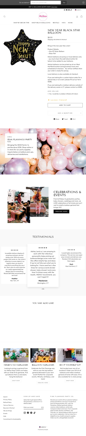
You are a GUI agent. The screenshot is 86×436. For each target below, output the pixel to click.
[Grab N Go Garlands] (16, 355)
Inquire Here (61, 211)
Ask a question (65, 113)
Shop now (70, 380)
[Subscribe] (42, 407)
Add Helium (53, 91)
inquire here (43, 382)
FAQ (4, 416)
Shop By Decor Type (21, 22)
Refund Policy (7, 402)
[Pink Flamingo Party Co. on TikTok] (35, 413)
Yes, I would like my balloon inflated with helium (63, 94)
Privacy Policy (7, 399)
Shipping (50, 39)
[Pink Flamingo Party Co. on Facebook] (28, 413)
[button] (83, 2)
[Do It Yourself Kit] (70, 355)
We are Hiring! (7, 411)
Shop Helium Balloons (41, 22)
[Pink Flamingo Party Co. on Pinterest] (31, 413)
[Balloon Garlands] (43, 355)
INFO (64, 22)
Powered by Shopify (43, 429)
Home (70, 22)
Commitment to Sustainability (12, 419)
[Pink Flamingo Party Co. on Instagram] (25, 413)
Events (5, 413)
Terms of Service (8, 405)
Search (5, 397)
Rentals (56, 22)
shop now (16, 380)
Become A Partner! (9, 408)
